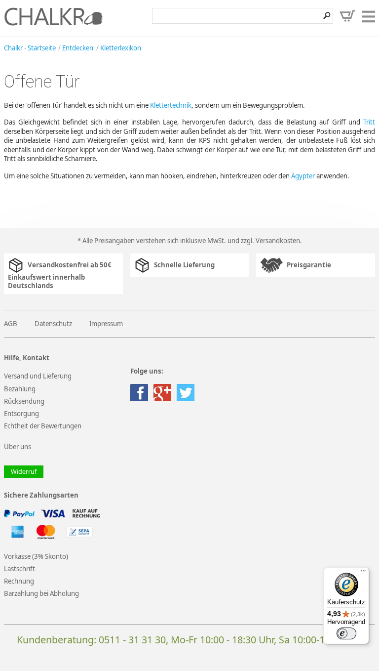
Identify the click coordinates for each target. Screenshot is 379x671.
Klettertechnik (170, 105)
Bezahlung (20, 388)
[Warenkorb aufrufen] (347, 16)
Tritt (369, 122)
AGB (10, 323)
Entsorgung (21, 413)
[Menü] (363, 573)
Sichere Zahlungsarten (41, 495)
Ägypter (303, 175)
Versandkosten (278, 240)
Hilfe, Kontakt (26, 358)
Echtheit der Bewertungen (42, 425)
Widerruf (24, 471)
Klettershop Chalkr (53, 16)
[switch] (346, 633)
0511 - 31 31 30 (132, 639)
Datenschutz (53, 323)
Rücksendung (24, 401)
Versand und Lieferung (38, 376)
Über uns (17, 446)
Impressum (106, 323)
